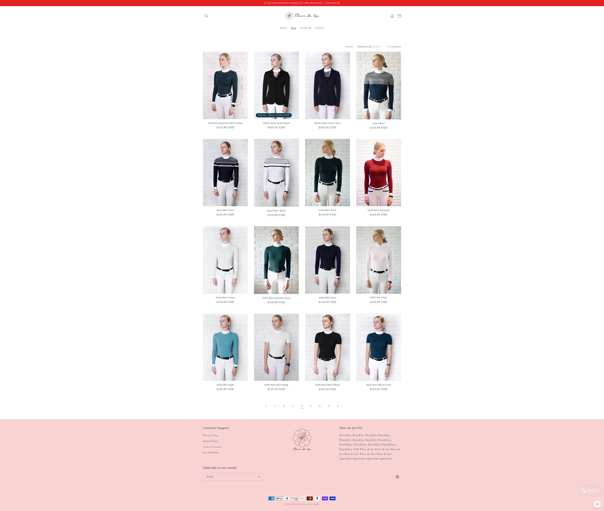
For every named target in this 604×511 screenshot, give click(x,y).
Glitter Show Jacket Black (276, 123)
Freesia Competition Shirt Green (225, 123)
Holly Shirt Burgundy (379, 210)
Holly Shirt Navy (327, 297)
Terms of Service (212, 446)
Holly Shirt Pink (378, 297)
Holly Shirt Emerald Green (276, 298)
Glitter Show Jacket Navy (327, 123)
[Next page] (337, 406)
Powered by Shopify (310, 504)
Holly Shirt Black (327, 210)
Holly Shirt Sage (225, 385)
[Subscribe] (258, 477)
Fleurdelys (297, 504)
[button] (206, 16)
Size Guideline (211, 452)
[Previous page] (266, 406)
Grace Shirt (379, 123)
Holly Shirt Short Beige (276, 385)
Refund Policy (210, 441)
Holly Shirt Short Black (328, 385)
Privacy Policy (211, 435)
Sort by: (349, 46)
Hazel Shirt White (276, 210)
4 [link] (302, 406)
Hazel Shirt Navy (225, 210)
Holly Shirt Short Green (378, 385)
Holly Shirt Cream (225, 297)
